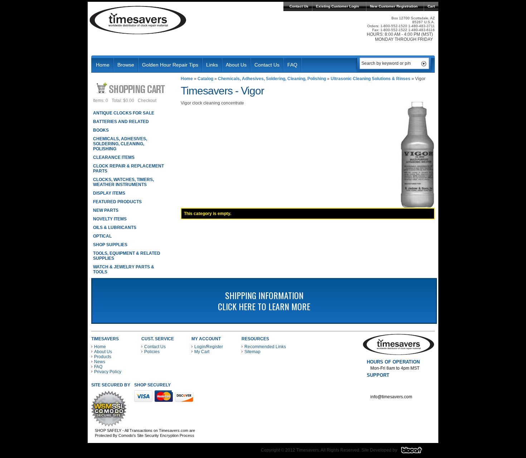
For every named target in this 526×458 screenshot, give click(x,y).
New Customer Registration (394, 6)
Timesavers (138, 20)
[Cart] (131, 87)
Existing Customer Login (337, 6)
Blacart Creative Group (416, 452)
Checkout (147, 100)
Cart (431, 6)
